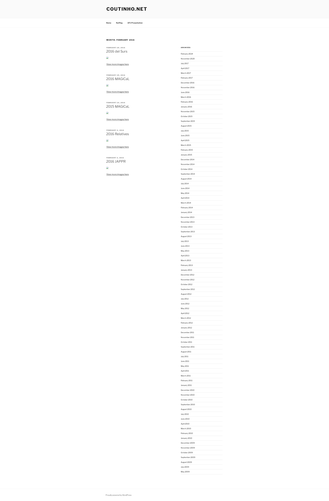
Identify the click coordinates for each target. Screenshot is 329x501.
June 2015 (185, 135)
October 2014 (186, 169)
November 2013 (187, 222)
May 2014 (185, 193)
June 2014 (185, 188)
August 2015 (186, 126)
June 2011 (185, 361)
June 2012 (185, 304)
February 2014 (187, 207)
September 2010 (188, 404)
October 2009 (187, 452)
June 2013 (185, 246)
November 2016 (187, 87)
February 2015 (187, 150)
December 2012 (187, 275)
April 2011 (185, 371)
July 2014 (185, 183)
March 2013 (186, 260)
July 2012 (185, 299)
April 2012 (185, 313)
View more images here (117, 64)
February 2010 (187, 433)
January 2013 (186, 270)
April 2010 (185, 424)
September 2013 (188, 231)
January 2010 (186, 438)
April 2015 (185, 140)
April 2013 (185, 255)
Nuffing (119, 23)
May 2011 (185, 366)
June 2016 (185, 92)
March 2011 (186, 376)
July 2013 (185, 241)
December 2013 (187, 217)
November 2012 (187, 280)
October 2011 (186, 342)
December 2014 (187, 159)
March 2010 (186, 428)
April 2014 (185, 198)
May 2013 (185, 251)
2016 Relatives (117, 134)
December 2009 (188, 443)
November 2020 (188, 59)
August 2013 (186, 236)
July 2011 (184, 356)
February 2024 (187, 54)
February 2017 (187, 78)
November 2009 (188, 448)
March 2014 (186, 203)
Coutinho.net (126, 9)
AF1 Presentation (135, 23)
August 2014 (186, 179)
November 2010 (188, 395)
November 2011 (187, 337)
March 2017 (186, 73)
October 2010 (187, 400)
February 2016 (187, 102)
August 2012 (186, 294)
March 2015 (186, 145)
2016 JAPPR (116, 161)
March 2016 (186, 97)
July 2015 (185, 131)
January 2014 (186, 212)
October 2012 (186, 284)
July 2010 (185, 414)
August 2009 (186, 462)
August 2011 (186, 352)
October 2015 (186, 116)
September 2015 (188, 121)
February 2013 (187, 265)
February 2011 (187, 380)
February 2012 (187, 323)
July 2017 (185, 63)
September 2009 (188, 457)
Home (108, 23)
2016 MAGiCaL (118, 79)
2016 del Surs (116, 51)
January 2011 (186, 385)
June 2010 (185, 419)
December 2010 (187, 390)
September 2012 (188, 289)
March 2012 (186, 318)
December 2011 (187, 332)
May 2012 (185, 308)
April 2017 (185, 68)
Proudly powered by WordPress (118, 495)
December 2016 (187, 83)
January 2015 (186, 155)
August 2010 (186, 409)
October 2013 (186, 227)
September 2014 (188, 174)
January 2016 (186, 107)
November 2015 (187, 111)
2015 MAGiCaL (118, 106)
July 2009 (185, 467)
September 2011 (188, 347)
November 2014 (187, 164)
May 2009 (185, 472)
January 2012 (186, 328)
